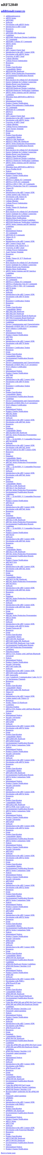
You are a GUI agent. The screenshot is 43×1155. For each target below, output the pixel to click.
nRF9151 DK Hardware (15, 139)
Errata (8, 65)
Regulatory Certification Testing (18, 301)
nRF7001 (9, 337)
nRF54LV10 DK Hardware (16, 579)
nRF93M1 (10, 20)
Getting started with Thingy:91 (17, 195)
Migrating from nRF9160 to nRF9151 (20, 97)
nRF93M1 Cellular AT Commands (19, 42)
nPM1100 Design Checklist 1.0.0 (18, 966)
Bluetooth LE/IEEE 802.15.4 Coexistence (22, 326)
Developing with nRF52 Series (17, 728)
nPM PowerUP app (13, 983)
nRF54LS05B (11, 601)
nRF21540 (10, 1123)
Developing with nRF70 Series (17, 297)
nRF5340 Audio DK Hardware (17, 641)
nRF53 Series (11, 618)
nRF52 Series (11, 720)
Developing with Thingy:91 (16, 197)
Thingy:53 (10, 692)
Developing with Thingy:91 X (17, 246)
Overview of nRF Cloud (15, 56)
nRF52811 (10, 851)
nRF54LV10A (11, 562)
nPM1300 (9, 975)
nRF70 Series (11, 288)
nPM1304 (9, 1019)
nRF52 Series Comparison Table (18, 745)
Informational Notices (14, 101)
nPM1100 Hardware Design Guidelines (21, 964)
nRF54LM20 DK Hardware (16, 433)
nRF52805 (10, 911)
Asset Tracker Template (15, 129)
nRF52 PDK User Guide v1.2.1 (18, 807)
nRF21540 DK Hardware (15, 1138)
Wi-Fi (8, 299)
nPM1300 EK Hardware (15, 994)
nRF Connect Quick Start (15, 50)
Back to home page (8, 1153)
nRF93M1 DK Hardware (15, 33)
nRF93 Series (11, 18)
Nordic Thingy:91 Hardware (16, 207)
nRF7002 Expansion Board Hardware (20, 318)
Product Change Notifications (17, 103)
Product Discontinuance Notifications (20, 105)
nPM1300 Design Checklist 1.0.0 (18, 1009)
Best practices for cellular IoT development (22, 80)
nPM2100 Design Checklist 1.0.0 (18, 1089)
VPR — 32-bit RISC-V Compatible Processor (23, 439)
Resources (9, 29)
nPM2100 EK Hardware (15, 1079)
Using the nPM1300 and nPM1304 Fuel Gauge (24, 1002)
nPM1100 (9, 943)
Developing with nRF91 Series (17, 54)
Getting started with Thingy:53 (17, 698)
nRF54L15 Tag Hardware (15, 488)
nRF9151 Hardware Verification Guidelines (22, 161)
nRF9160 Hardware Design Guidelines (20, 88)
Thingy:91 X (11, 237)
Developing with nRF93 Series (17, 24)
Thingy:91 (10, 188)
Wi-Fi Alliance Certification (16, 328)
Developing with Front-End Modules (20, 1130)
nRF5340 (9, 620)
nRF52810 (10, 881)
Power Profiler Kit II (13, 169)
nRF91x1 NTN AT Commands (17, 182)
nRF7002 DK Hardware (15, 311)
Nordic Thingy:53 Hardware (16, 703)
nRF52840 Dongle (13, 741)
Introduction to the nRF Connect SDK (20, 52)
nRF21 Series (11, 1121)
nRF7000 (9, 375)
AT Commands (11, 39)
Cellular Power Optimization (16, 61)
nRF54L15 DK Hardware (15, 486)
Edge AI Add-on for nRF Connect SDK (21, 450)
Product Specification (14, 67)
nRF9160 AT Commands (15, 110)
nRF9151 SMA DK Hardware (17, 141)
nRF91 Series (11, 44)
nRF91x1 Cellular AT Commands (18, 180)
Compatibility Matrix (14, 69)
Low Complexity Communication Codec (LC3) (24, 677)
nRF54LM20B (11, 441)
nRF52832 (10, 788)
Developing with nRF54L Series (18, 422)
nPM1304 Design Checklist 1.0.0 (18, 1051)
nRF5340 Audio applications (16, 673)
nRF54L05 (10, 535)
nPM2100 (9, 1060)
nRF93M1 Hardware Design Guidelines (21, 37)
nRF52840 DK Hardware (15, 739)
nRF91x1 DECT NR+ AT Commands (20, 184)
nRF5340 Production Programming (19, 647)
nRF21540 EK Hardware (15, 1140)
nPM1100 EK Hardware (15, 958)
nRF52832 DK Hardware (15, 805)
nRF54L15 (10, 469)
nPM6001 (9, 1098)
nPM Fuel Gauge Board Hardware (19, 996)
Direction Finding (12, 652)
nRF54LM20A (11, 416)
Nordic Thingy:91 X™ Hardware (18, 258)
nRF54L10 (10, 503)
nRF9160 (9, 46)
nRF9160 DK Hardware (15, 71)
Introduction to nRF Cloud (16, 27)
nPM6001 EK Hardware (15, 1111)
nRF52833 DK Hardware (15, 773)
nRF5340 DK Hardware (15, 639)
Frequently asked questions (16, 1011)
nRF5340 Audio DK (13, 666)
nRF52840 (10, 722)
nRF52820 (10, 822)
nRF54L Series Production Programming (21, 435)
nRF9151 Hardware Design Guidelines (20, 158)
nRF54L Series (11, 413)
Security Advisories (13, 664)
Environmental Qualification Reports (19, 76)
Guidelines (10, 35)
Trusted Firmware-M (13, 628)
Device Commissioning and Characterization (22, 324)
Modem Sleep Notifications (16, 86)
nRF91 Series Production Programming (20, 73)
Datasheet (9, 31)
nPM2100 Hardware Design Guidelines (21, 1087)
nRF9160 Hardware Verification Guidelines (22, 90)
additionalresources (13, 16)
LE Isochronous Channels (15, 679)
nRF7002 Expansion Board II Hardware (21, 316)
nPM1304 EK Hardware (15, 1038)
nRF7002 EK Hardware (15, 314)
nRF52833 (10, 756)
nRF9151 (9, 112)
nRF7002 (9, 290)
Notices (8, 99)
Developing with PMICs (15, 981)
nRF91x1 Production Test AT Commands (21, 186)
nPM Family (10, 941)
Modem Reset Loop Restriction (17, 84)
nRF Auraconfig (12, 675)
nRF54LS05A (11, 584)
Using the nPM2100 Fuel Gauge (18, 1085)
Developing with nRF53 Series (17, 626)
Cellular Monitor (12, 59)
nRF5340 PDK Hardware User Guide (20, 643)
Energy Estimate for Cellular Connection (21, 82)
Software (9, 22)
